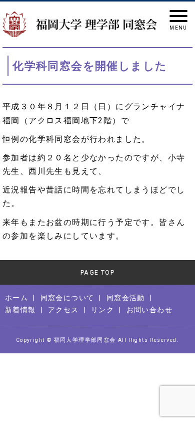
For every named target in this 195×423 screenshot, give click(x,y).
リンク (102, 310)
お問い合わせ (149, 310)
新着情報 (20, 310)
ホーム (16, 298)
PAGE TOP (97, 272)
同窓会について (67, 298)
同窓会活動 (125, 298)
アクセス (63, 310)
